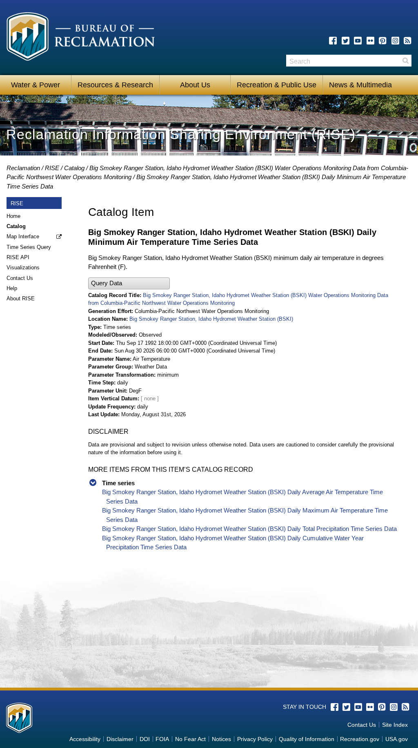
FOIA (162, 739)
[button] (129, 283)
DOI (145, 739)
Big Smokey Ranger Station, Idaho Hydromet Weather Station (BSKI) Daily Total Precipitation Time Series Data (249, 528)
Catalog (74, 167)
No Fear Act (190, 739)
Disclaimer (120, 739)
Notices (221, 739)
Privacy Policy (255, 739)
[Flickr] (370, 40)
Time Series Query (29, 247)
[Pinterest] (383, 40)
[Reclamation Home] (81, 38)
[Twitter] (345, 40)
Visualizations (23, 267)
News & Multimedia (360, 85)
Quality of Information (306, 739)
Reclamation (23, 167)
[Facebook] (333, 40)
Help (12, 288)
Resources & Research (115, 85)
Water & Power (35, 85)
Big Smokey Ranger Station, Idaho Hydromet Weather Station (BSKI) (211, 319)
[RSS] (407, 40)
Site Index (395, 724)
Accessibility (84, 739)
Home (13, 216)
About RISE (21, 298)
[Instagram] (395, 40)
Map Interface (23, 236)
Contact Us (20, 278)
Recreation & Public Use (276, 85)
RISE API (18, 257)
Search (405, 61)
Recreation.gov (359, 739)
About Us (195, 85)
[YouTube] (358, 40)
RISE (52, 167)
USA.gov (396, 739)
